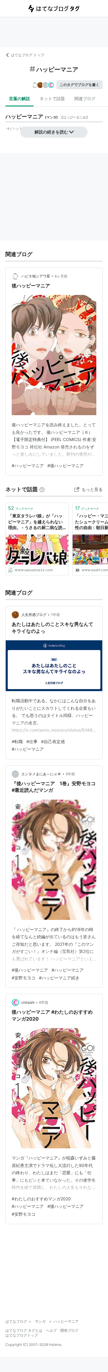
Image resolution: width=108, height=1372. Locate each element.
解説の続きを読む (51, 131)
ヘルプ (51, 1330)
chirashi (27, 1002)
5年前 (70, 774)
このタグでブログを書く (79, 84)
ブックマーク (20, 508)
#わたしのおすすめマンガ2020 (41, 1198)
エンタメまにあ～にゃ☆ (41, 774)
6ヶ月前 (61, 276)
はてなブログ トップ (27, 55)
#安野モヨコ (23, 977)
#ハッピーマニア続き (59, 977)
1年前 (55, 614)
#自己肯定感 (53, 741)
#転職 (17, 741)
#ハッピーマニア (28, 465)
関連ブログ (84, 98)
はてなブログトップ (21, 1335)
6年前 (43, 1002)
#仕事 (32, 741)
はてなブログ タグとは (23, 1330)
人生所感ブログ (33, 614)
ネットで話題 (52, 98)
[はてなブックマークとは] (42, 489)
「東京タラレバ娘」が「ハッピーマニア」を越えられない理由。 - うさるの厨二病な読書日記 (35, 522)
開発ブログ (69, 1330)
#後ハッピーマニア (65, 465)
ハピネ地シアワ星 (35, 276)
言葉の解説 (19, 98)
